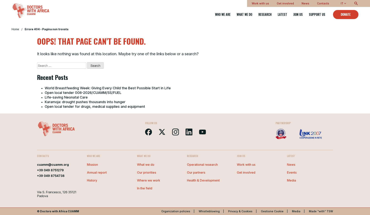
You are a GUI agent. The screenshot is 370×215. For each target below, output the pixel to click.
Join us (298, 15)
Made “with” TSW (321, 211)
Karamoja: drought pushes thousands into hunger (85, 102)
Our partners (196, 172)
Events (292, 172)
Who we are (222, 15)
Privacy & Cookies (240, 211)
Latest (282, 15)
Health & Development (203, 180)
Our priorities (146, 172)
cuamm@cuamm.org (53, 164)
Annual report (97, 172)
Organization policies (175, 211)
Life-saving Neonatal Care (66, 97)
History (92, 180)
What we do (244, 15)
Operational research (202, 164)
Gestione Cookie (272, 211)
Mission (92, 164)
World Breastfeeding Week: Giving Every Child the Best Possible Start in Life (108, 88)
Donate (346, 14)
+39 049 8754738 (51, 176)
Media (291, 180)
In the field (144, 188)
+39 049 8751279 (50, 170)
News (305, 3)
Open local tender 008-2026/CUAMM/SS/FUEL (83, 93)
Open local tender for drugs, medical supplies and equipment (95, 107)
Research (265, 15)
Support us (317, 15)
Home (15, 29)
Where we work (148, 180)
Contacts (323, 3)
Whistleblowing (209, 211)
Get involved (285, 3)
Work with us (260, 3)
